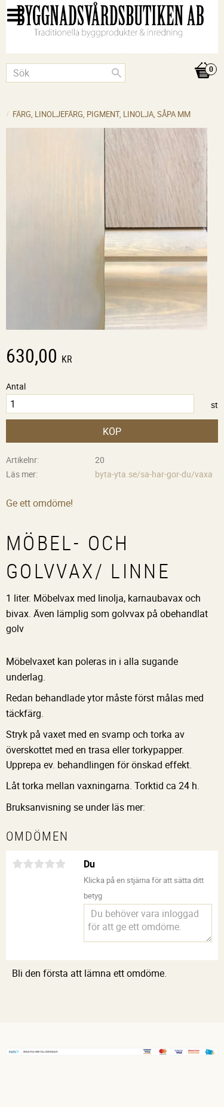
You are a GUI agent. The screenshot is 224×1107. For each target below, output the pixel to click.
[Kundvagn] (112, 58)
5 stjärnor (60, 863)
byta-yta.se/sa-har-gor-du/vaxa (154, 474)
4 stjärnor (49, 863)
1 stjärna (17, 863)
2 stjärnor (28, 863)
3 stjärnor (38, 863)
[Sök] (116, 73)
